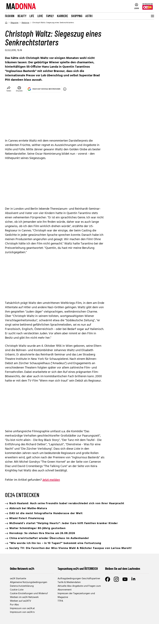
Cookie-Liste (16, 590)
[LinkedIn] (133, 579)
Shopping (76, 16)
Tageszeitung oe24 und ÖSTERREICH (78, 568)
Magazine (14, 22)
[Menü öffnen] (152, 16)
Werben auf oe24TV (20, 601)
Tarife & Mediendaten (69, 582)
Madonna (25, 22)
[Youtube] (125, 579)
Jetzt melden (51, 480)
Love (40, 16)
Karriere (62, 16)
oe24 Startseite (18, 579)
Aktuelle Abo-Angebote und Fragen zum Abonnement (79, 588)
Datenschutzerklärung (22, 586)
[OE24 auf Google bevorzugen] (65, 89)
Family (50, 16)
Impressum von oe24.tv (22, 612)
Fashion (9, 16)
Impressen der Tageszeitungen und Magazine (76, 595)
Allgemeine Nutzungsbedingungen (28, 582)
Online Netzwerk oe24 (22, 568)
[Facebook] (107, 579)
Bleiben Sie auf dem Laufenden (122, 568)
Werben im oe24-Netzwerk (24, 597)
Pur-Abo (14, 605)
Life (32, 16)
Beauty (22, 16)
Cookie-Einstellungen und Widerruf (29, 594)
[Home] (6, 22)
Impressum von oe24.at (22, 608)
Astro (89, 16)
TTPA (60, 601)
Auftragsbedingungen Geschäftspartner (79, 579)
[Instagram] (116, 579)
